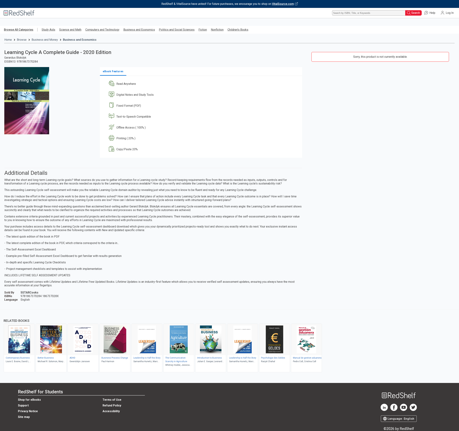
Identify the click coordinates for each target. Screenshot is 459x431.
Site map (24, 417)
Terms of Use (112, 399)
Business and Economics (139, 29)
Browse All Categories (18, 29)
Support (23, 405)
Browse (22, 39)
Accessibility (111, 411)
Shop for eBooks (29, 399)
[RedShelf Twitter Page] (413, 410)
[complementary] (229, 341)
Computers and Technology (102, 29)
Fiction (202, 29)
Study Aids (48, 29)
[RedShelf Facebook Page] (394, 410)
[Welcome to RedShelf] (19, 12)
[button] (202, 84)
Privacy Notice (28, 411)
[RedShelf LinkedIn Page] (384, 410)
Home (8, 39)
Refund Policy (112, 405)
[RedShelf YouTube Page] (403, 410)
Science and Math (70, 29)
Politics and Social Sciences (177, 29)
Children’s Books (238, 29)
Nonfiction (217, 29)
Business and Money (45, 39)
